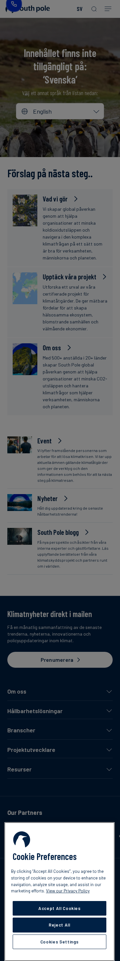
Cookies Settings (59, 941)
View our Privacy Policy (68, 890)
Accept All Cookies (59, 908)
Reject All (59, 925)
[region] (59, 891)
